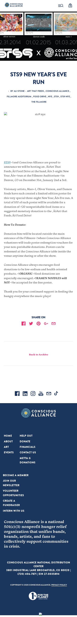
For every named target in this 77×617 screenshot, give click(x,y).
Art (6, 447)
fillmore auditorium (19, 96)
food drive (39, 96)
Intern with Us (13, 510)
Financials (28, 447)
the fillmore (38, 101)
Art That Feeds (35, 91)
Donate (25, 441)
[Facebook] (17, 394)
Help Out (26, 435)
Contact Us (28, 452)
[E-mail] (48, 394)
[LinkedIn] (25, 394)
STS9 (56, 96)
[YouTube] (40, 394)
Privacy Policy (59, 584)
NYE (50, 96)
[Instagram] (33, 394)
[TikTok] (56, 394)
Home (8, 435)
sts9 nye (65, 96)
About (8, 441)
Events (9, 452)
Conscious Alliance (57, 91)
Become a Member (16, 475)
